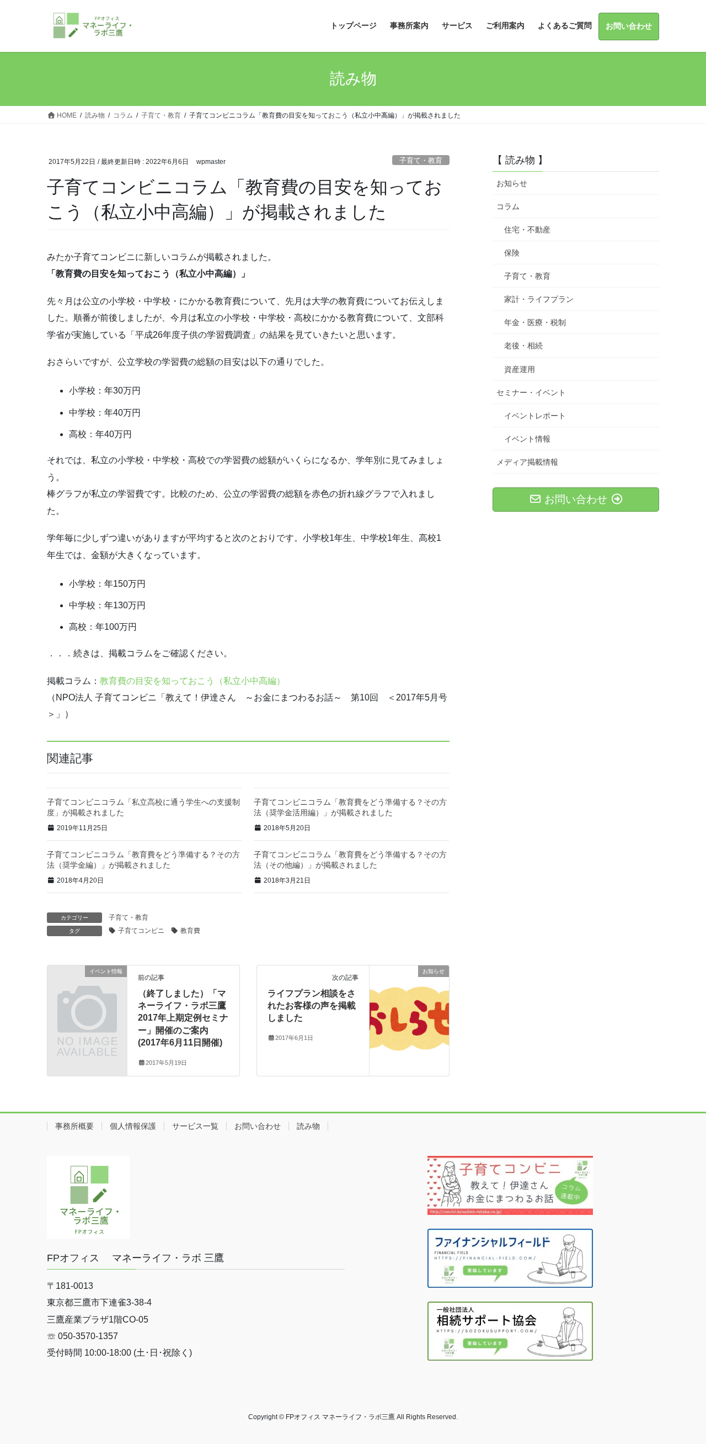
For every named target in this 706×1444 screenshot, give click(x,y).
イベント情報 (527, 438)
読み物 (308, 1126)
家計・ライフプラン (539, 299)
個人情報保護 (133, 1126)
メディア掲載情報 (527, 462)
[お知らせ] (409, 1006)
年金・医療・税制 (535, 322)
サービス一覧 (195, 1126)
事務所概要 (74, 1126)
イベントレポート (535, 415)
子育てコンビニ (141, 931)
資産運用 (519, 369)
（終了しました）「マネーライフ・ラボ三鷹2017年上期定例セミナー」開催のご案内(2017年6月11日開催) (183, 1018)
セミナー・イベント (531, 392)
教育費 (190, 931)
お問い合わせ (257, 1126)
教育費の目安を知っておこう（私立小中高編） (192, 681)
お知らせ (511, 183)
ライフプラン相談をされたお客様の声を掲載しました (312, 1006)
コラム (508, 206)
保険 (512, 252)
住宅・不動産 (527, 229)
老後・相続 (523, 345)
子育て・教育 (420, 160)
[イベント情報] (87, 989)
